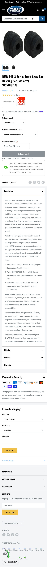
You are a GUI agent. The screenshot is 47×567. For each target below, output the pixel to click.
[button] (33, 18)
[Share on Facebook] (30, 182)
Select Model (23, 154)
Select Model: (7, 118)
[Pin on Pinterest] (34, 182)
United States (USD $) (11, 523)
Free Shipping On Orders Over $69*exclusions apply (23, 2)
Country (5, 414)
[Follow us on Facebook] (3, 534)
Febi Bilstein (7, 91)
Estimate (9, 450)
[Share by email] (43, 182)
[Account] (38, 10)
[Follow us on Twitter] (8, 534)
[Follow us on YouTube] (16, 534)
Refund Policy (7, 461)
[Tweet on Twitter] (38, 182)
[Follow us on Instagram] (12, 534)
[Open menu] (3, 10)
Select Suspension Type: (12, 130)
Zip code (5, 436)
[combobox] (20, 18)
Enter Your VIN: (8, 141)
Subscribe (10, 512)
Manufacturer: (9, 101)
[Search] (42, 18)
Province (6, 425)
